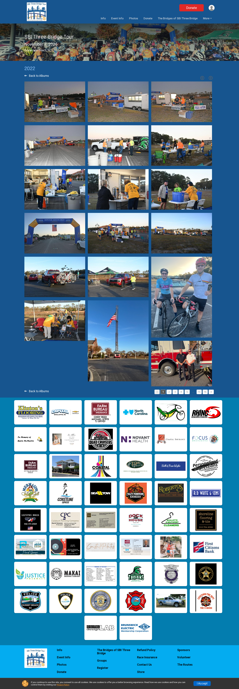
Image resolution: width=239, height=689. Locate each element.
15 (199, 392)
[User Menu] (212, 8)
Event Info (117, 18)
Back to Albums (38, 75)
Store (141, 672)
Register (102, 668)
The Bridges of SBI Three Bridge (178, 18)
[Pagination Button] (211, 392)
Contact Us (144, 664)
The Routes (185, 664)
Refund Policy (146, 650)
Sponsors (183, 650)
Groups (102, 660)
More (206, 18)
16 (205, 392)
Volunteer (184, 657)
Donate (191, 8)
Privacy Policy (63, 684)
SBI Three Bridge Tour (49, 37)
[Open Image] (54, 101)
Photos (133, 18)
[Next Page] (211, 78)
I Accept (202, 683)
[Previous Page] (202, 78)
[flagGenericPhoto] (73, 118)
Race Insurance (147, 657)
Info (103, 18)
